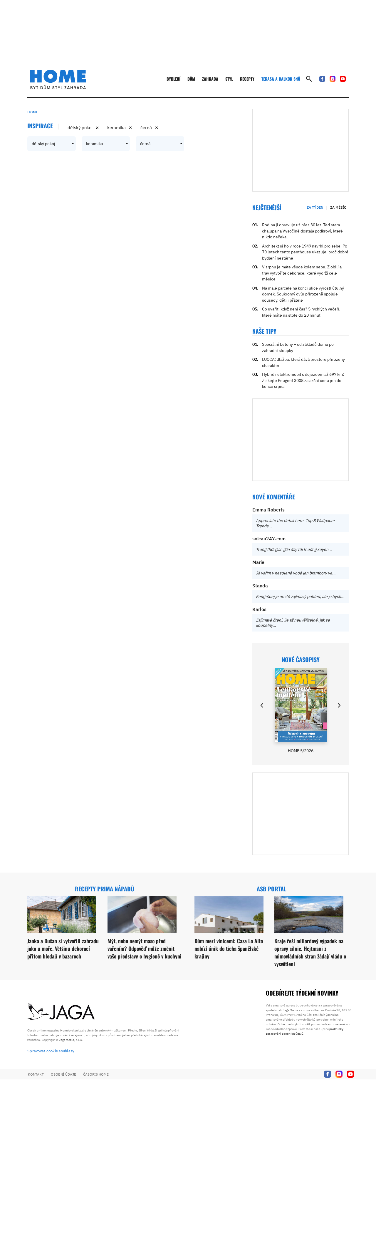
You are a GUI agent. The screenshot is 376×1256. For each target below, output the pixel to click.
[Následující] (338, 705)
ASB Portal (271, 888)
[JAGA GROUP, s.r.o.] (61, 1012)
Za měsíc (338, 207)
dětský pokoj (80, 127)
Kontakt (36, 1074)
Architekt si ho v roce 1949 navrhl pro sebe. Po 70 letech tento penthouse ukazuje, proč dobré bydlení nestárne (305, 252)
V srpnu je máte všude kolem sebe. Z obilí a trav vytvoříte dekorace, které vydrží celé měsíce (302, 273)
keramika (116, 127)
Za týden (315, 207)
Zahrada (210, 79)
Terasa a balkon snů (280, 79)
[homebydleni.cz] (58, 79)
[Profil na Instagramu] (332, 79)
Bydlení (173, 79)
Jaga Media (66, 1040)
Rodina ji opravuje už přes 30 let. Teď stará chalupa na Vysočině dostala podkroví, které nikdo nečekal (302, 231)
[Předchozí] (262, 705)
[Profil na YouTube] (343, 79)
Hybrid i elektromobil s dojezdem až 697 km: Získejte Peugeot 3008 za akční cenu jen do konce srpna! (303, 380)
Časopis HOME (96, 1074)
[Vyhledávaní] (309, 79)
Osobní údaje (63, 1074)
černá (146, 127)
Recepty (247, 79)
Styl (229, 79)
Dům (191, 79)
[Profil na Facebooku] (322, 79)
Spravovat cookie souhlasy (50, 1051)
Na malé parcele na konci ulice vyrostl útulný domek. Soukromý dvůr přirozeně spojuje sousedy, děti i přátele (303, 294)
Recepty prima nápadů (104, 888)
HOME (32, 112)
